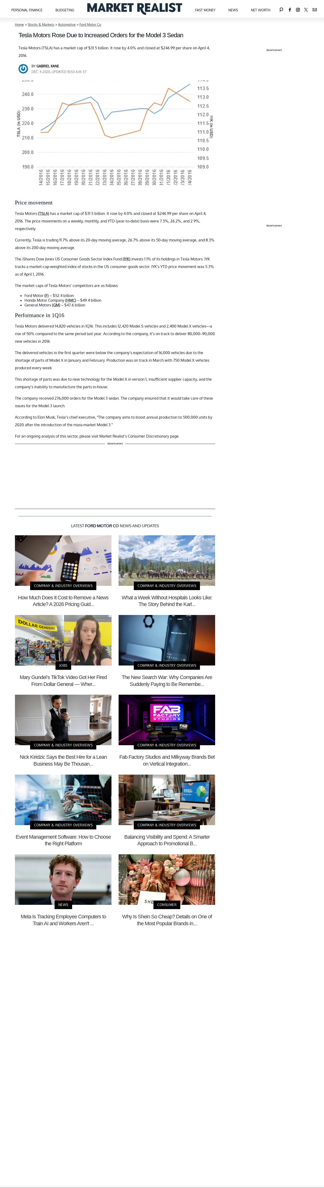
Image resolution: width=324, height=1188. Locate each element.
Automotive (67, 25)
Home (19, 25)
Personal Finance (26, 10)
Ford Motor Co (90, 25)
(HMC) (70, 300)
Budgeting (65, 10)
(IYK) (126, 259)
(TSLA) (43, 213)
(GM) (56, 305)
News (233, 10)
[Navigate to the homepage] (134, 9)
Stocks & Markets (41, 25)
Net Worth (260, 10)
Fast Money (205, 10)
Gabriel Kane (48, 66)
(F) (46, 295)
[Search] (281, 9)
